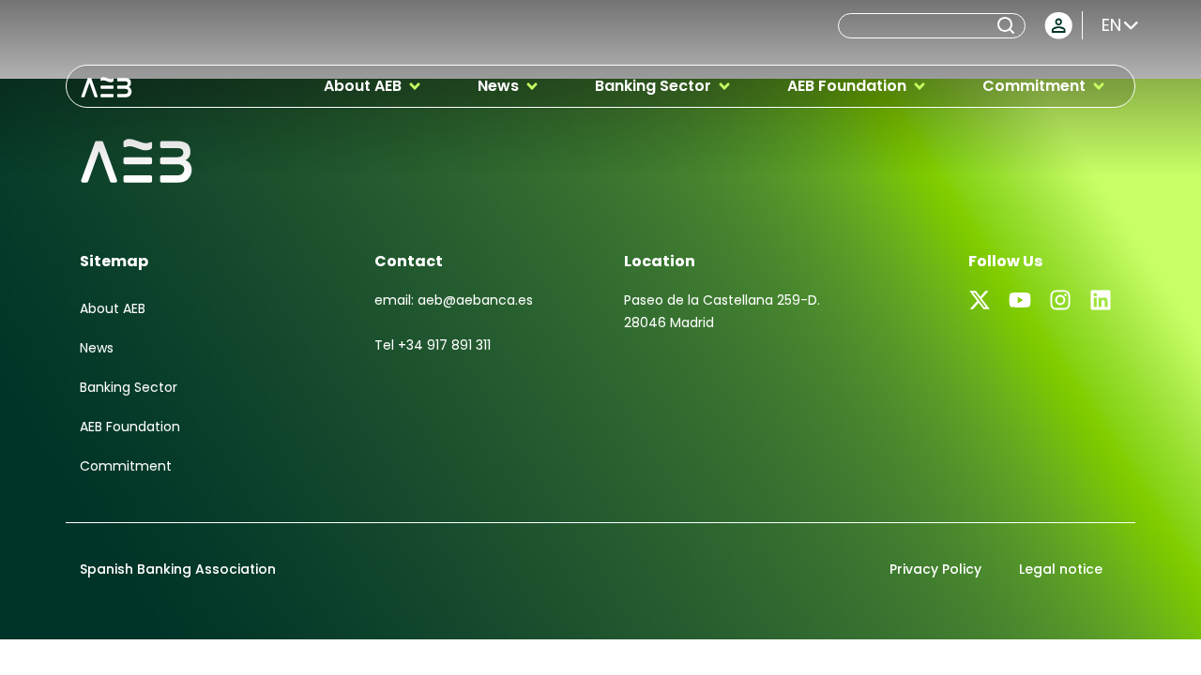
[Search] (1010, 26)
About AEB (112, 308)
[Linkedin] (1100, 300)
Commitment (126, 466)
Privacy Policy (935, 569)
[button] (373, 86)
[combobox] (916, 26)
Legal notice (1060, 569)
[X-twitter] (979, 300)
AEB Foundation (130, 426)
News (97, 347)
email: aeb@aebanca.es (453, 300)
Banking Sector (128, 387)
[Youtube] (1020, 300)
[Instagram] (1060, 300)
